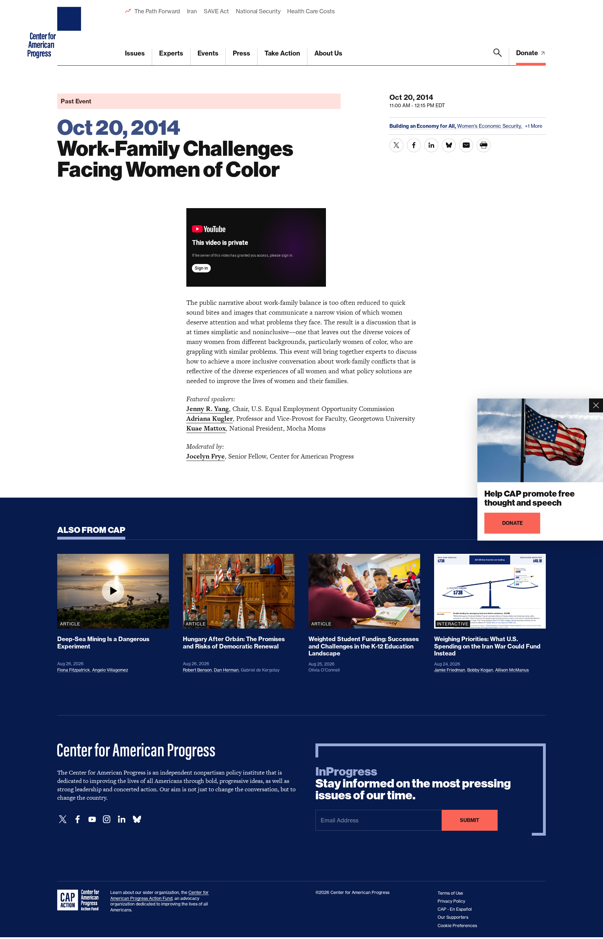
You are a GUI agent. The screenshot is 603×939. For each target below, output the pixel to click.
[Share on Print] (484, 145)
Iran (192, 11)
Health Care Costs (310, 11)
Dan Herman (226, 670)
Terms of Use (450, 893)
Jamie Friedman (449, 670)
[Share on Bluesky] (449, 145)
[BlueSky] (137, 819)
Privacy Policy (451, 901)
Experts (171, 53)
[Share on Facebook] (414, 145)
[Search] (497, 57)
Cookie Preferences (457, 925)
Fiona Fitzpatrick (73, 670)
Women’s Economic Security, (490, 126)
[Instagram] (106, 819)
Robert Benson (197, 670)
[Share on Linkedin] (431, 145)
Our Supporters (453, 917)
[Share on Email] (466, 145)
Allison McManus (512, 670)
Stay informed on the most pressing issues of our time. (413, 783)
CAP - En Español (455, 909)
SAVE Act (216, 11)
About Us (328, 53)
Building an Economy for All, (423, 126)
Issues (135, 53)
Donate (527, 53)
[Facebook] (77, 819)
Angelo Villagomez (110, 670)
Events (208, 53)
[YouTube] (92, 819)
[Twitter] (62, 819)
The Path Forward (157, 11)
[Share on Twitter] (396, 145)
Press (241, 53)
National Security (258, 11)
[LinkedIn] (121, 819)
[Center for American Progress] (70, 33)
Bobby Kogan (480, 670)
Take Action (282, 53)
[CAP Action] (80, 900)
